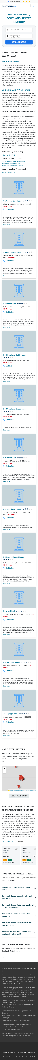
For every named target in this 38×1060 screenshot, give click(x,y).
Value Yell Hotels (10, 62)
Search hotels (19, 42)
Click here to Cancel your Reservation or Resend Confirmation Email (18, 1001)
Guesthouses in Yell (8, 172)
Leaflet (11, 790)
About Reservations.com (10, 1024)
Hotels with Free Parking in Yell (12, 166)
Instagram (12, 1036)
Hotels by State (8, 1027)
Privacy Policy (20, 1052)
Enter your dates (19, 796)
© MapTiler (17, 790)
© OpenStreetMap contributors (28, 790)
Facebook (24, 1034)
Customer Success (21, 1027)
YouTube (5, 1036)
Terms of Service (9, 1052)
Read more (6, 224)
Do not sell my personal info (13, 1029)
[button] (15, 766)
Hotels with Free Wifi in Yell (11, 163)
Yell (3, 957)
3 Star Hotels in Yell (8, 155)
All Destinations (25, 1024)
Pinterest (26, 1036)
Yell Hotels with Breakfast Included (13, 161)
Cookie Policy (30, 1052)
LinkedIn (19, 1036)
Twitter (31, 1034)
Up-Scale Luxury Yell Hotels (16, 90)
